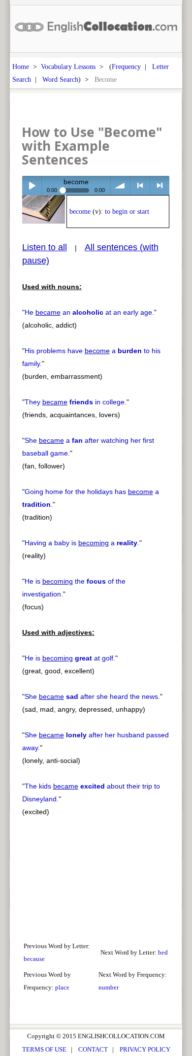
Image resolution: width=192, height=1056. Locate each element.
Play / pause (31, 185)
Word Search (60, 79)
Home (20, 66)
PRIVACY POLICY (145, 1049)
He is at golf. (70, 658)
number (108, 987)
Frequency (126, 66)
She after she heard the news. (92, 696)
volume (120, 185)
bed (163, 952)
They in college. (76, 402)
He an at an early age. (89, 312)
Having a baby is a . (82, 543)
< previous (140, 185)
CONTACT (93, 1049)
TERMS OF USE (44, 1049)
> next (159, 185)
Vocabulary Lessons (68, 66)
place (62, 987)
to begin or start (127, 211)
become (80, 211)
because (34, 958)
